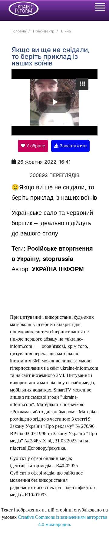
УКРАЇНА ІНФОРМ (58, 268)
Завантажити (72, 145)
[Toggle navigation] (99, 8)
